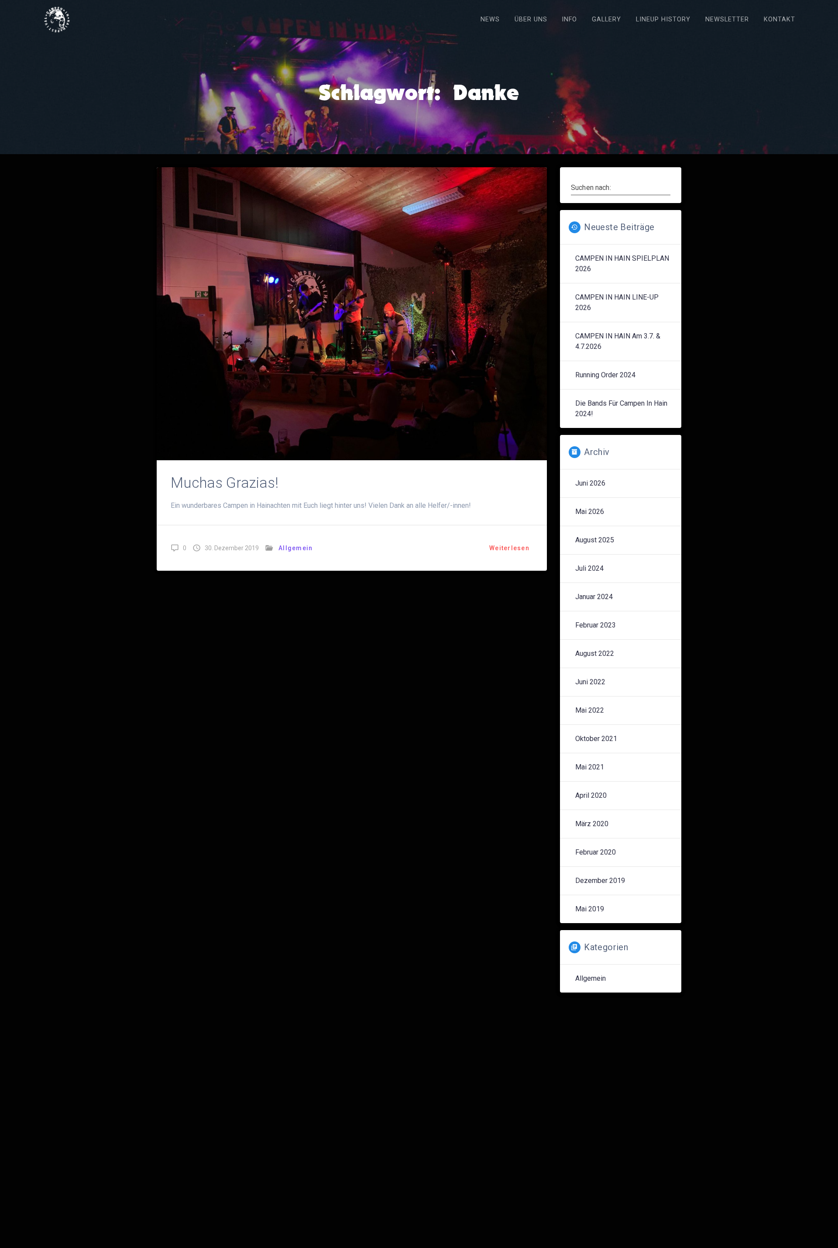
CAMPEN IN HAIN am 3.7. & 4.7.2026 (617, 341)
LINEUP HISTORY (663, 19)
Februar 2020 (595, 852)
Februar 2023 (595, 625)
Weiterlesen (509, 548)
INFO (569, 19)
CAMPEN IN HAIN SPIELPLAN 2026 (622, 263)
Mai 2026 (589, 511)
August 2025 (594, 540)
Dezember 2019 (600, 880)
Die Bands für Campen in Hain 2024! (621, 408)
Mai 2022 (589, 710)
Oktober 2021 (596, 738)
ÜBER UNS (531, 19)
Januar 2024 (594, 597)
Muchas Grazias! (224, 482)
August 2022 (594, 653)
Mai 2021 (589, 767)
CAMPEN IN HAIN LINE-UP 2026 (617, 302)
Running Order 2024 (605, 375)
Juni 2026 (590, 483)
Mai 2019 (589, 909)
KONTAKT (779, 19)
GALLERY (606, 19)
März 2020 (591, 824)
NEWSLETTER (727, 19)
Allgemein (295, 548)
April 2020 (591, 795)
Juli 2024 (589, 568)
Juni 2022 (590, 682)
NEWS (490, 19)
